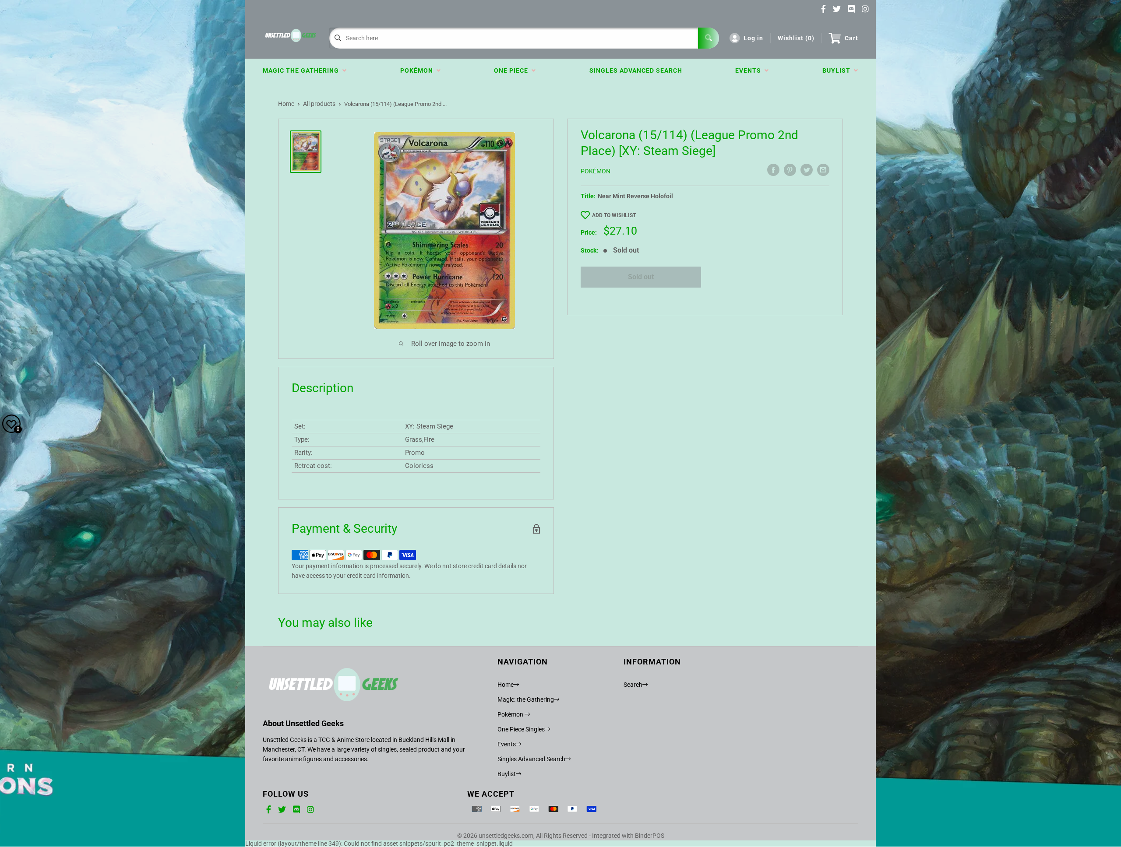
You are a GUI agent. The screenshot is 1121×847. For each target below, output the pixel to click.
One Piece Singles (521, 729)
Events (750, 70)
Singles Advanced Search (635, 70)
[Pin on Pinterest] (790, 170)
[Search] (708, 38)
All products (319, 103)
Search (633, 684)
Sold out (641, 277)
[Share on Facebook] (773, 170)
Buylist (838, 70)
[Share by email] (823, 170)
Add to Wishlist (614, 215)
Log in (753, 38)
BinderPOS (649, 835)
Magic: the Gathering (525, 699)
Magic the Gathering (302, 70)
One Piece (513, 70)
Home (286, 103)
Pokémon (418, 70)
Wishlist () (796, 38)
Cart (851, 38)
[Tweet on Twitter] (806, 170)
